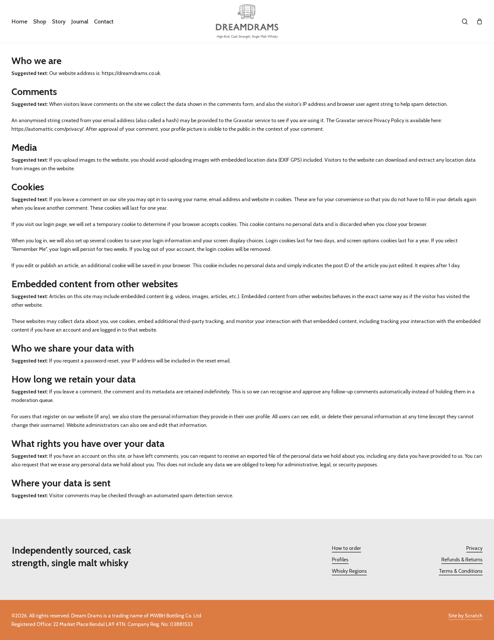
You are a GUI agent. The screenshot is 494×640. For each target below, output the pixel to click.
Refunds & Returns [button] (462, 559)
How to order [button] (346, 548)
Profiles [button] (340, 559)
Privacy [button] (474, 548)
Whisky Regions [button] (349, 571)
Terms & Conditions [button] (461, 571)
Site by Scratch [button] (465, 616)
